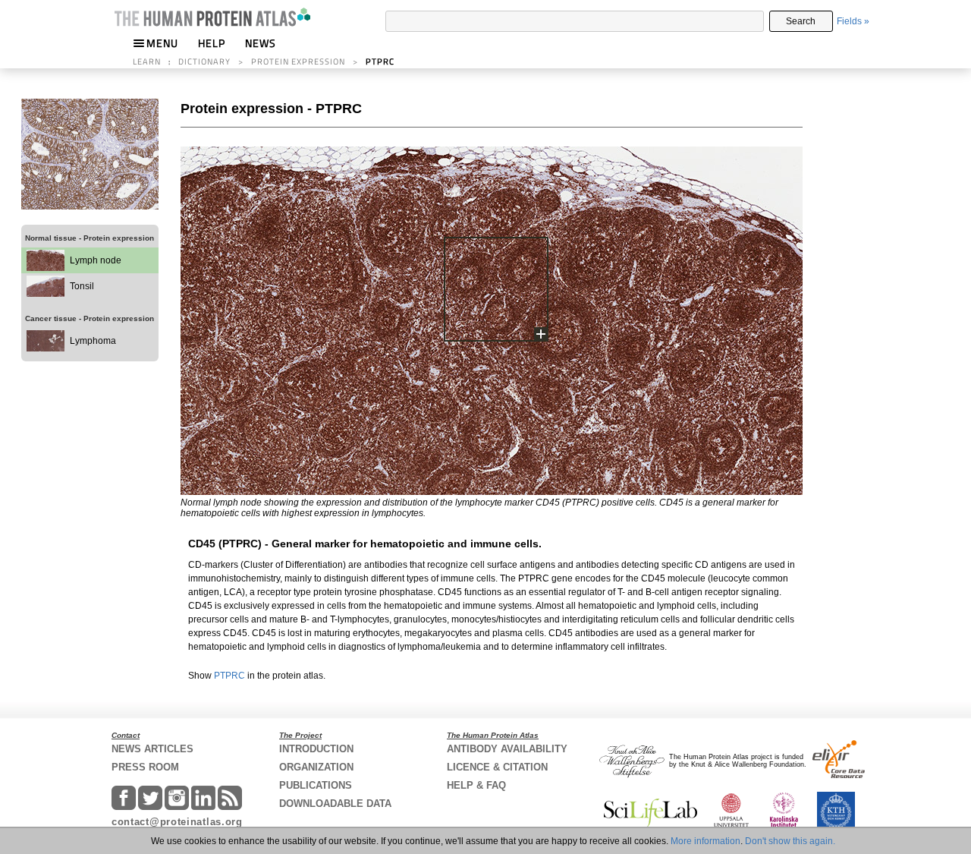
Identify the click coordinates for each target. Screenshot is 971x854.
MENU (162, 43)
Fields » (853, 21)
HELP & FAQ (476, 785)
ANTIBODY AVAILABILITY (507, 749)
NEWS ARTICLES (152, 749)
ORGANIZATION (316, 767)
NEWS (260, 43)
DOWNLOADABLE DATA (335, 803)
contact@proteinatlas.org (177, 821)
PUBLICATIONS (315, 785)
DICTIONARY (204, 61)
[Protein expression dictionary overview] (90, 206)
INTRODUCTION (316, 749)
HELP (211, 43)
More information (705, 841)
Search (800, 21)
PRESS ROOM (145, 767)
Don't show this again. (790, 841)
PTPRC (229, 675)
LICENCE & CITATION (497, 767)
